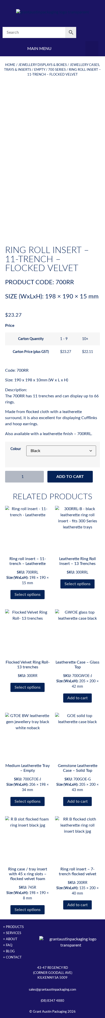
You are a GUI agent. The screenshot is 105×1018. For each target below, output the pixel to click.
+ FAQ (7, 945)
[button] (91, 48)
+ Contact (12, 957)
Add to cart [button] (77, 698)
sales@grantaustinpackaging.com (52, 989)
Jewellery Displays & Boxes (42, 64)
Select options (28, 595)
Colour (15, 449)
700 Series (57, 69)
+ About (10, 939)
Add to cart (70, 477)
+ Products (13, 926)
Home (10, 64)
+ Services (12, 933)
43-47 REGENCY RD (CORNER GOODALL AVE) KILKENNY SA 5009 (52, 972)
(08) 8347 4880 (52, 1000)
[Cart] (92, 33)
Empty (39, 69)
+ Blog (9, 951)
